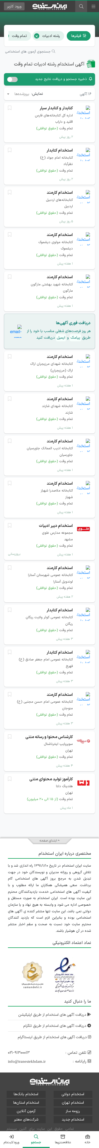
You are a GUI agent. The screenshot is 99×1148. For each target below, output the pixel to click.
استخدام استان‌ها (26, 1103)
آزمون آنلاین (26, 1111)
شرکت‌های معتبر (26, 1119)
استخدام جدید (73, 1119)
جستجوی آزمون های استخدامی (28, 51)
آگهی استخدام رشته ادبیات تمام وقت (49, 64)
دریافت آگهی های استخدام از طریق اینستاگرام (53, 1037)
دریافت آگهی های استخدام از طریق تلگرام (55, 1026)
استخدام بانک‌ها (26, 1094)
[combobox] (17, 94)
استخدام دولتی (73, 1094)
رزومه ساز (73, 1111)
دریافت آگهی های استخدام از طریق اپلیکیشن (52, 1015)
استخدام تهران (73, 1103)
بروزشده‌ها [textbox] (22, 94)
